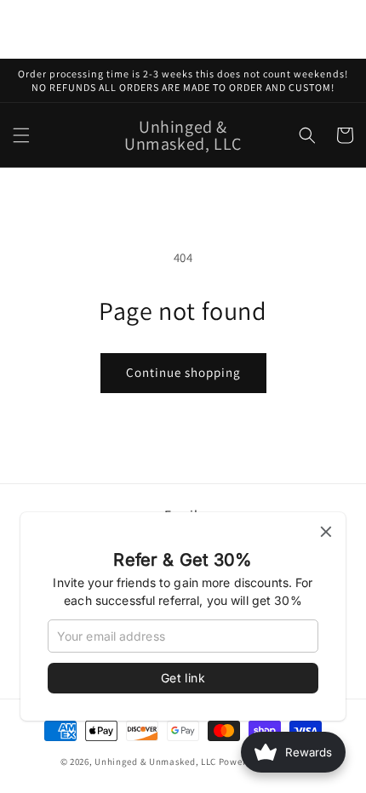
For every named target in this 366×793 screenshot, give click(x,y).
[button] (21, 135)
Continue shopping (183, 372)
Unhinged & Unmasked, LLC (155, 761)
